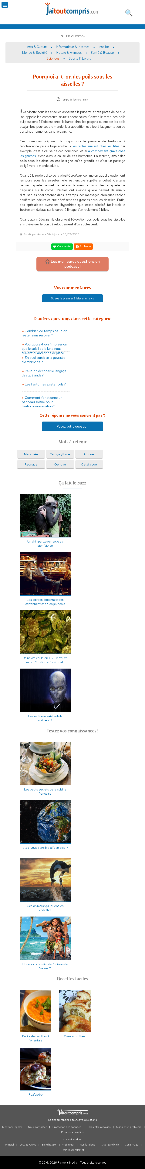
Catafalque (89, 464)
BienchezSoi (49, 1144)
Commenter (64, 246)
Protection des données (66, 1127)
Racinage (31, 464)
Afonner (89, 454)
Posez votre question (72, 426)
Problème (85, 246)
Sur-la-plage (87, 1144)
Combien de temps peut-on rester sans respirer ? (44, 333)
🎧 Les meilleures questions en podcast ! (72, 264)
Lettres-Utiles (28, 1144)
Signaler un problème (128, 1127)
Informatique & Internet (72, 47)
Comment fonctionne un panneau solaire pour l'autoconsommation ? (42, 400)
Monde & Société (34, 53)
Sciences (52, 58)
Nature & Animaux (69, 53)
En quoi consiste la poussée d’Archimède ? (44, 359)
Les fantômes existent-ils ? (45, 384)
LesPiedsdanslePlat (72, 1150)
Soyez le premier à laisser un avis (72, 298)
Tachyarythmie (60, 454)
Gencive (60, 464)
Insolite (104, 47)
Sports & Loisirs (80, 58)
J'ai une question (72, 36)
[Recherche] (129, 12)
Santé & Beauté (102, 53)
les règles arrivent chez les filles (96, 146)
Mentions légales (12, 1127)
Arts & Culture (37, 47)
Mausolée (31, 454)
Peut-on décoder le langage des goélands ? (44, 373)
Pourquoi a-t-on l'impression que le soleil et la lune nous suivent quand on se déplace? (44, 347)
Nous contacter (37, 1127)
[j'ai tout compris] (72, 9)
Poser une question (72, 1132)
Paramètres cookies (98, 1127)
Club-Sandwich (110, 1144)
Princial (9, 1144)
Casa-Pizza (131, 1144)
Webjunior (68, 1144)
